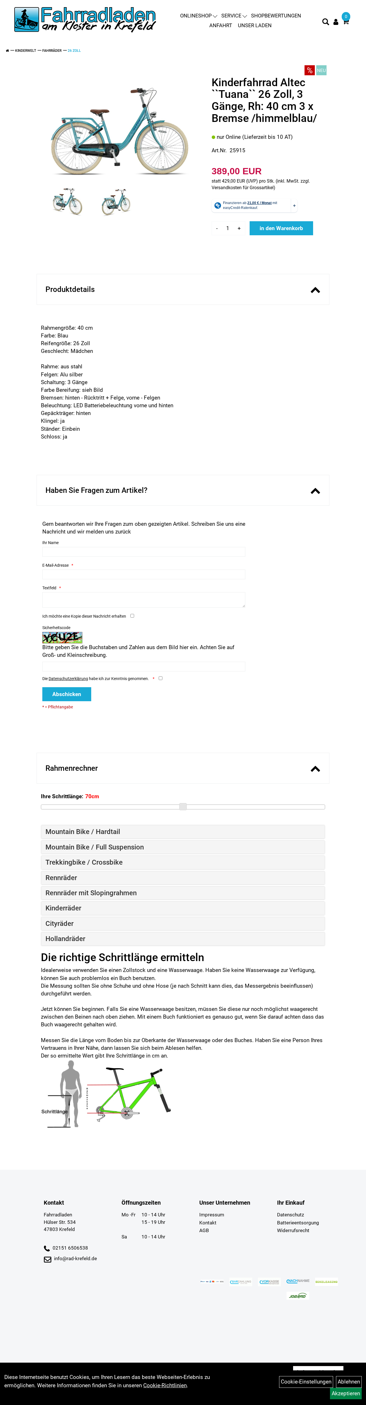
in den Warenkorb (281, 228)
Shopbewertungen (276, 16)
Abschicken (66, 694)
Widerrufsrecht (293, 1230)
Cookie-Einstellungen (306, 1381)
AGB (204, 1230)
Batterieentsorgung (298, 1223)
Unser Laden (255, 25)
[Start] (7, 51)
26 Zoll (74, 51)
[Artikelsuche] (325, 23)
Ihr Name (50, 542)
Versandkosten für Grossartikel (243, 187)
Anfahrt (220, 25)
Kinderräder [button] (63, 908)
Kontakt (207, 1223)
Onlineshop (196, 16)
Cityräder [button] (59, 924)
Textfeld (49, 588)
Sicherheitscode (56, 627)
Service (231, 16)
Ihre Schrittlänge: (62, 796)
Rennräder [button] (61, 878)
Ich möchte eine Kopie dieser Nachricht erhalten (84, 616)
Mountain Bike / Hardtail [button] (82, 832)
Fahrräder (51, 51)
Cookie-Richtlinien (165, 1385)
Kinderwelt (25, 51)
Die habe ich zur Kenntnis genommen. (96, 678)
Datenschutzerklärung (68, 678)
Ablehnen (349, 1381)
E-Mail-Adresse (55, 565)
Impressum (211, 1215)
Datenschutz (290, 1215)
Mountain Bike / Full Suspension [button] (94, 847)
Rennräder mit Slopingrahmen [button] (91, 893)
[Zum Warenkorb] (346, 22)
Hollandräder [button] (65, 939)
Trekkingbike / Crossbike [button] (84, 862)
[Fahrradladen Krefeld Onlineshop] (85, 20)
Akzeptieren (346, 1393)
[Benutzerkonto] (335, 21)
